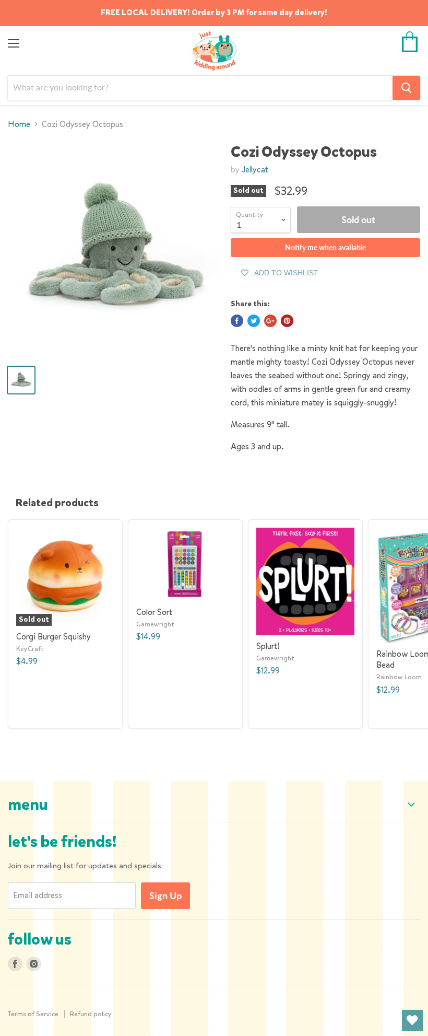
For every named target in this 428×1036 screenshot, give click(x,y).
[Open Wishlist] (412, 1020)
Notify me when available (325, 247)
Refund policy (91, 1013)
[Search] (406, 88)
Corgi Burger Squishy (53, 636)
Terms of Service (33, 1013)
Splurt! (268, 646)
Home (19, 124)
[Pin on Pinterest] (287, 321)
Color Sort (154, 612)
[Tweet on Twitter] (253, 321)
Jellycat (255, 169)
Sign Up (165, 895)
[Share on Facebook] (237, 321)
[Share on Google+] (270, 321)
